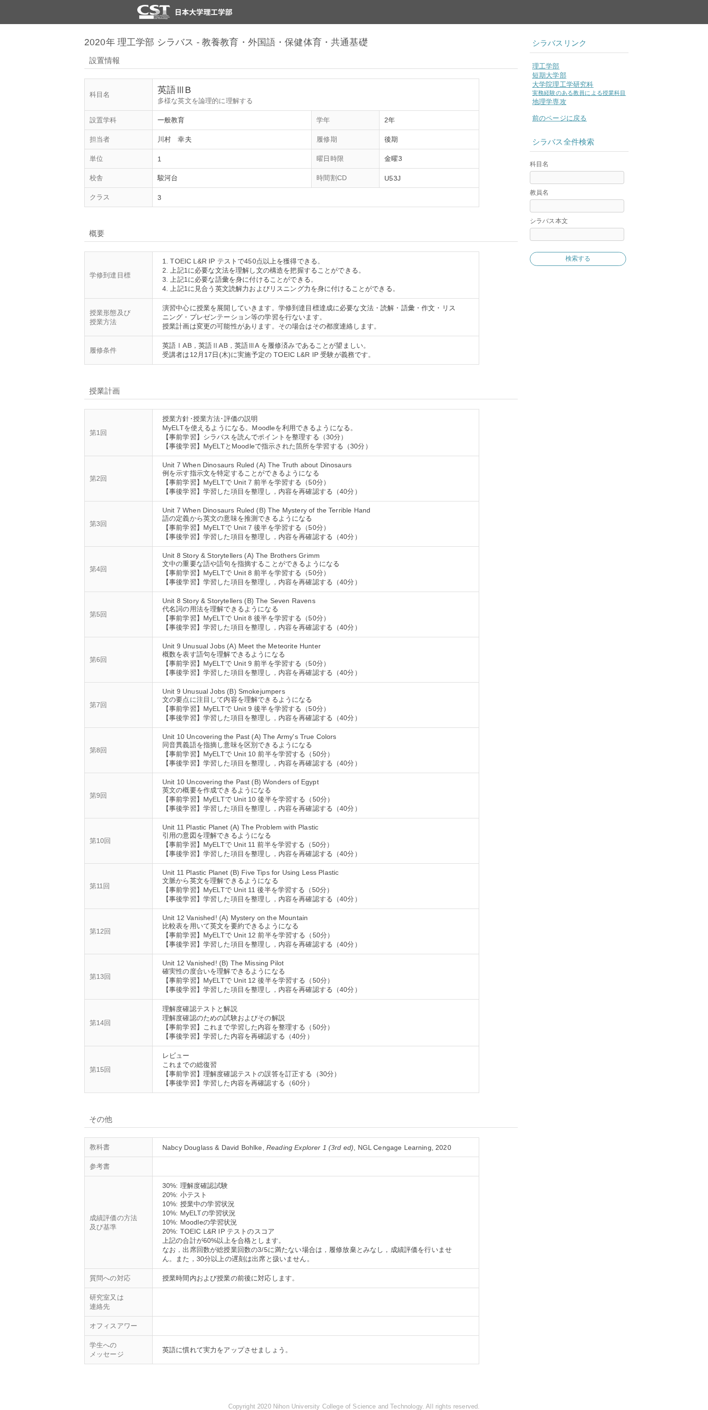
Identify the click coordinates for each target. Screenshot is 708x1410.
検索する (578, 258)
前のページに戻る (559, 118)
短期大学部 (549, 75)
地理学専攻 (549, 101)
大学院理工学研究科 (562, 84)
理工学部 (546, 66)
